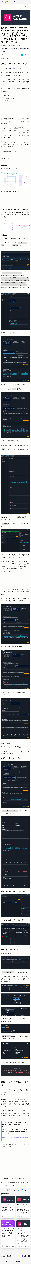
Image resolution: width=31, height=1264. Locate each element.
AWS (4, 51)
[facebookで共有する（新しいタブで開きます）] (26, 55)
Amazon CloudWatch (24, 48)
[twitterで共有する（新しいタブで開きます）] (29, 55)
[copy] (27, 1067)
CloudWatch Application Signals (10, 48)
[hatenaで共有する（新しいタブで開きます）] (22, 55)
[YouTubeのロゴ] (29, 1256)
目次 (26, 6)
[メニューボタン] (2, 2)
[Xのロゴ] (25, 1256)
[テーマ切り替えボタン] (29, 2)
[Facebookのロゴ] (22, 1256)
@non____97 (17, 68)
